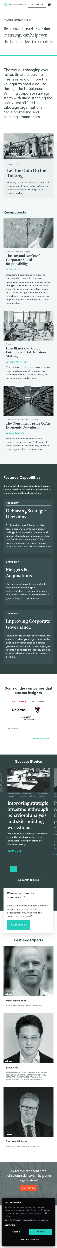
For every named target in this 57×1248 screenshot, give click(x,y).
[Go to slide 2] (23, 869)
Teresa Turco (14, 269)
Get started (37, 5)
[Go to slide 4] (43, 869)
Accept (40, 1232)
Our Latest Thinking (28, 880)
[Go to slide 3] (33, 869)
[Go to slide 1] (13, 869)
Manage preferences (28, 1240)
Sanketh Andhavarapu (17, 362)
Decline (16, 1232)
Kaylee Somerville (16, 433)
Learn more (10, 1225)
